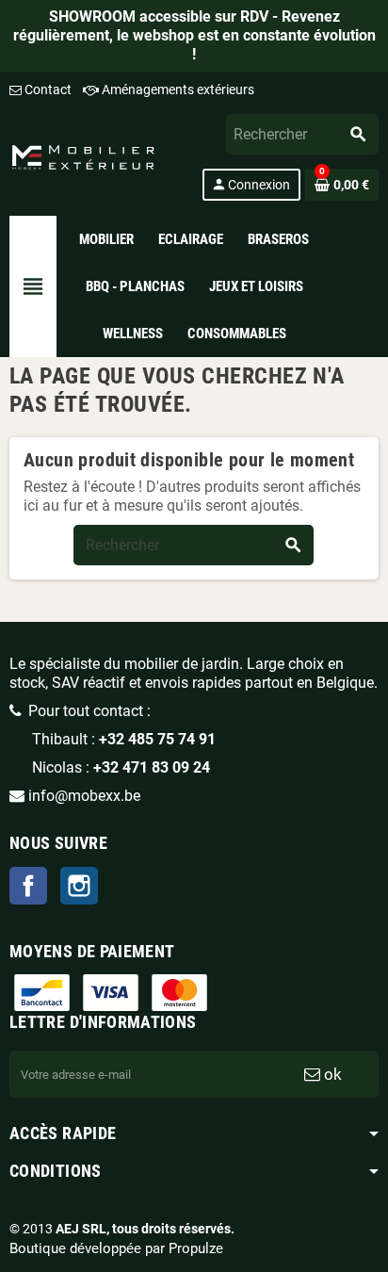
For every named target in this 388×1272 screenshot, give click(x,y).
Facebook (28, 886)
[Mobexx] (83, 156)
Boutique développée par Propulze (116, 1248)
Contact (47, 89)
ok (331, 1074)
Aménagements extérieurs (176, 89)
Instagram (79, 886)
